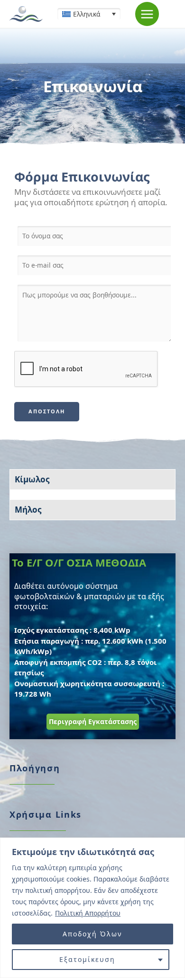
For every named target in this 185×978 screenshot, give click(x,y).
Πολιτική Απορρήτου (87, 912)
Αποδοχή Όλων (92, 933)
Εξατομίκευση (87, 959)
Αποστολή (46, 411)
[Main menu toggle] (147, 14)
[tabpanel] (92, 494)
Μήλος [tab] (28, 509)
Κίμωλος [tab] (32, 479)
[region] (92, 908)
